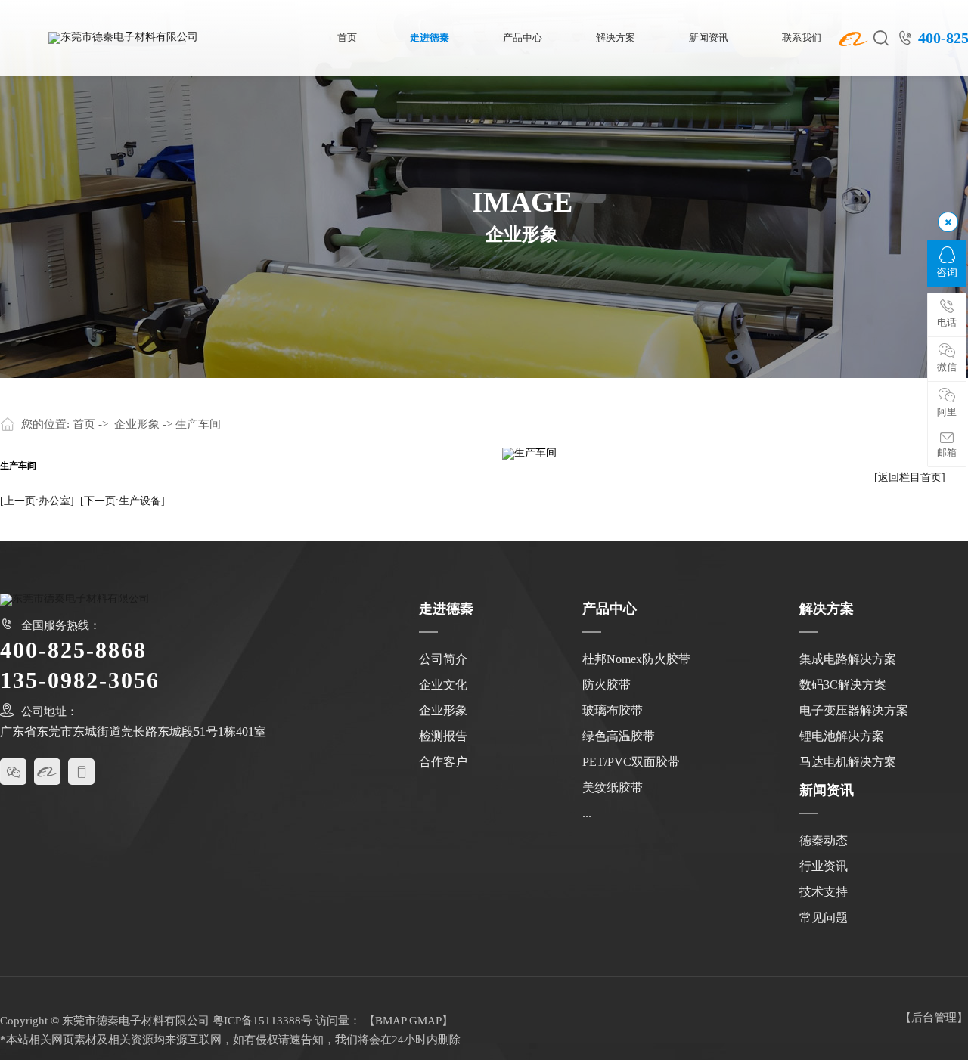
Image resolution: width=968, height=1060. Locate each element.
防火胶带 (606, 684)
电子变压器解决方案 (853, 710)
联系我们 (801, 38)
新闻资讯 (708, 38)
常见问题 (823, 917)
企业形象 (137, 424)
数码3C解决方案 (842, 684)
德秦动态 (823, 840)
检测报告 (443, 736)
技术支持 (823, 891)
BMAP (390, 1021)
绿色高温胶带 (618, 736)
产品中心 (522, 38)
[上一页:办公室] (37, 501)
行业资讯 (823, 866)
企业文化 (443, 684)
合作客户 (443, 761)
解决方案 (615, 38)
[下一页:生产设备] (122, 501)
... (586, 813)
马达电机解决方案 (847, 761)
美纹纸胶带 (612, 787)
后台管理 (934, 1018)
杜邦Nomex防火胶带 (636, 658)
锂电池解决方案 (841, 736)
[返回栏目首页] (909, 477)
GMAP (425, 1021)
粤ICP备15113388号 (262, 1021)
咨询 (946, 272)
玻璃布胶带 (612, 710)
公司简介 (443, 658)
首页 (347, 38)
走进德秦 (429, 38)
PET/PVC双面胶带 (631, 761)
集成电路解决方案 (847, 658)
